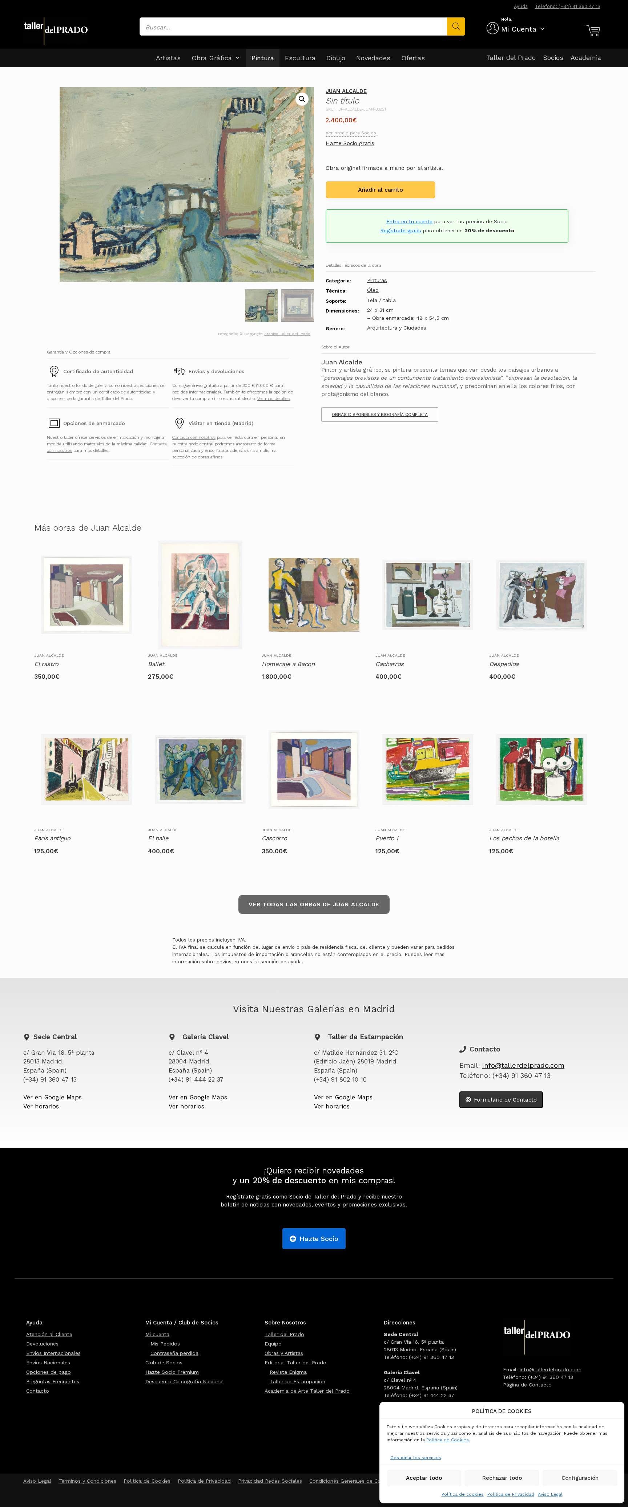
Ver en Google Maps (52, 1097)
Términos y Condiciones (87, 1481)
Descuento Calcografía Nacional (184, 1381)
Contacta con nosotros (194, 437)
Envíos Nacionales (48, 1362)
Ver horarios (41, 1106)
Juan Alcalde (346, 91)
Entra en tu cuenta (409, 221)
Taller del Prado (511, 57)
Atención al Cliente (49, 1334)
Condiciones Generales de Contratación (357, 1481)
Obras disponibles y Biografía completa (380, 414)
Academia (586, 57)
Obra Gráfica (212, 58)
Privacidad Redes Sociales (270, 1481)
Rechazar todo (502, 1478)
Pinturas (377, 280)
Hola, (506, 19)
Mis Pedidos (165, 1344)
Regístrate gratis (400, 230)
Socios (553, 57)
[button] (302, 99)
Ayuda (521, 6)
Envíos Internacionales (53, 1353)
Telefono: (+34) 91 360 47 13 (567, 6)
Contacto (37, 1391)
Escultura (300, 58)
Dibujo (335, 58)
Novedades (373, 58)
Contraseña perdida (174, 1353)
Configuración (580, 1478)
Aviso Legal (550, 1494)
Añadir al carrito (380, 189)
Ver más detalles (273, 398)
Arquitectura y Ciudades (396, 328)
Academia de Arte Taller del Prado (307, 1391)
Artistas (168, 58)
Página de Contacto (527, 1385)
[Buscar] (456, 26)
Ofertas (413, 58)
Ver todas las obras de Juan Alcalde (314, 904)
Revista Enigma (288, 1372)
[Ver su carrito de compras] (592, 31)
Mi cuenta (157, 1334)
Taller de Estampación (297, 1381)
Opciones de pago (48, 1372)
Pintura (262, 58)
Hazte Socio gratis (350, 143)
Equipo (273, 1344)
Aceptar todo (424, 1478)
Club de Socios (163, 1362)
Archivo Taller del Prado (287, 333)
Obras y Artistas (284, 1353)
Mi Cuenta (518, 29)
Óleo (373, 290)
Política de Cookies (447, 1439)
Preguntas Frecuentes (52, 1381)
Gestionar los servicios (415, 1457)
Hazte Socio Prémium (172, 1372)
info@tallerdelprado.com (523, 1066)
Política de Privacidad (510, 1494)
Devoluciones (42, 1344)
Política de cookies (463, 1494)
